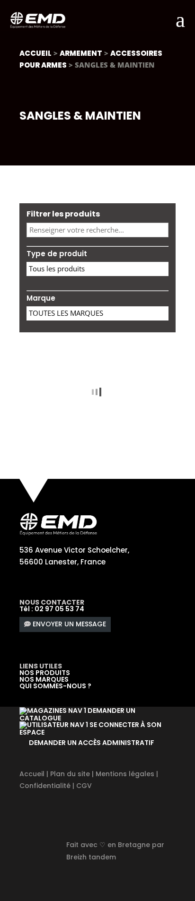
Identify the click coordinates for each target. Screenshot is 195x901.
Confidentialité (45, 785)
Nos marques (44, 679)
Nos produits (44, 672)
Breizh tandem (91, 857)
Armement (81, 53)
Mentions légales (125, 774)
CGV (84, 785)
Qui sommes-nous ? (55, 686)
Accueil (35, 53)
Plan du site (70, 774)
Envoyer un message (69, 624)
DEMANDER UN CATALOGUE (77, 714)
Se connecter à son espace (90, 728)
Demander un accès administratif (91, 742)
